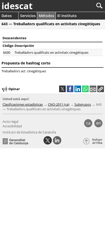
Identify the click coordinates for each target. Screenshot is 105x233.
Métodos (46, 15)
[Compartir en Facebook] (70, 89)
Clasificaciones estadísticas (23, 104)
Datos (7, 15)
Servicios (28, 15)
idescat (17, 6)
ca (88, 123)
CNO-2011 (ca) (58, 104)
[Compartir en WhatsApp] (85, 89)
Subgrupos (82, 104)
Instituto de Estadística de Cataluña (29, 132)
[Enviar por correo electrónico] (93, 89)
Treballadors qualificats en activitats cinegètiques (51, 52)
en (98, 123)
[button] (100, 89)
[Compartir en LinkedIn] (77, 89)
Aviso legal (10, 121)
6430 (6, 52)
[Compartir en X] (62, 89)
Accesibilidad (12, 126)
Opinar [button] (14, 89)
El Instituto (67, 15)
